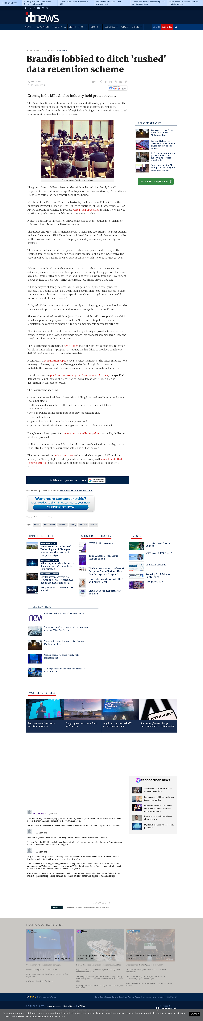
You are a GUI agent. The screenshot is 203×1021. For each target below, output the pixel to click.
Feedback (138, 997)
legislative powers (64, 455)
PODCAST (125, 27)
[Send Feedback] (115, 82)
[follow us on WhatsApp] (43, 8)
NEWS (28, 27)
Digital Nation (69, 1006)
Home (29, 50)
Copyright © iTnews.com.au (36, 517)
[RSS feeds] (47, 8)
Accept (194, 1014)
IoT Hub (81, 1006)
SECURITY (57, 27)
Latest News (9, 3)
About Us (107, 997)
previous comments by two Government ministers (79, 376)
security (73, 524)
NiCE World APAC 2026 (159, 553)
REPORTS (94, 27)
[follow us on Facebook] (34, 8)
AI (65, 27)
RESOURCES (109, 27)
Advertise (147, 997)
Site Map (170, 997)
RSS (176, 997)
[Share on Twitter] (101, 82)
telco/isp (93, 524)
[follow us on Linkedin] (26, 8)
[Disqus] (75, 771)
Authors (131, 997)
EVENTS (135, 27)
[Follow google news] (117, 88)
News (38, 50)
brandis (37, 524)
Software (63, 50)
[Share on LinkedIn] (111, 82)
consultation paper (55, 361)
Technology (49, 50)
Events (136, 535)
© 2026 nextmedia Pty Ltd (46, 997)
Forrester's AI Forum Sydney (158, 545)
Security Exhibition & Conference (158, 576)
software (83, 524)
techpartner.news (53, 1006)
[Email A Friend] (121, 82)
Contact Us (99, 997)
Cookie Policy (38, 1016)
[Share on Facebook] (106, 82)
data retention (49, 524)
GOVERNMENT (43, 27)
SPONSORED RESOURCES (96, 535)
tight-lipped (71, 346)
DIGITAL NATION (76, 27)
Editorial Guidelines (119, 997)
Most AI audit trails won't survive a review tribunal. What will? (87, 907)
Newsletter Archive (159, 997)
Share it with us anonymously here (76, 490)
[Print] (125, 82)
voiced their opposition (85, 210)
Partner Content (41, 535)
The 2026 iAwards (156, 565)
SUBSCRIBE (167, 27)
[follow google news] (38, 8)
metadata (62, 524)
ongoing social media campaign (81, 434)
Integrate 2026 (154, 582)
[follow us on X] (30, 8)
